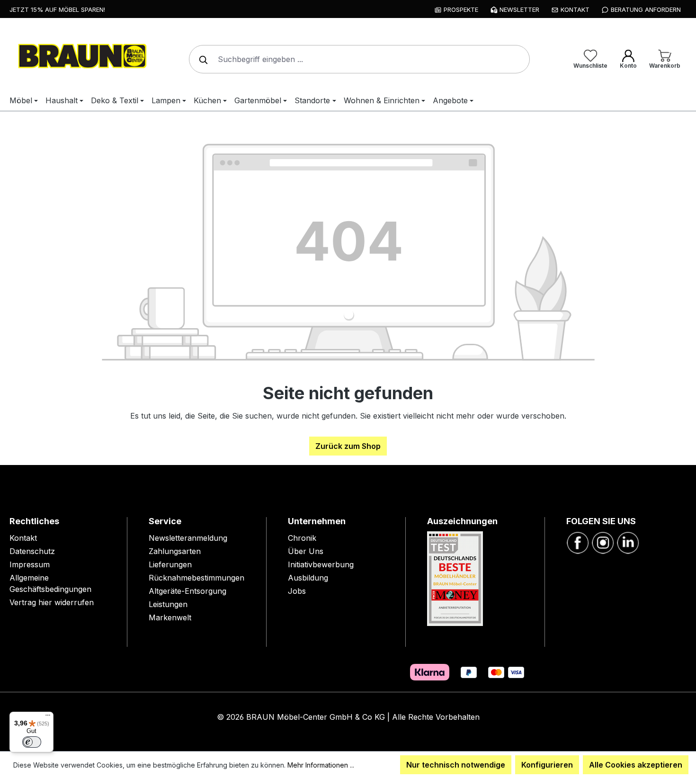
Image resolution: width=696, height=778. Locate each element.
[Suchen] (201, 59)
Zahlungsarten (175, 551)
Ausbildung (308, 577)
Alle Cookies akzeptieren (635, 764)
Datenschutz (32, 551)
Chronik (302, 538)
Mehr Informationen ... (320, 765)
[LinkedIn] (627, 541)
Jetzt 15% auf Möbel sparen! (57, 9)
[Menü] (48, 717)
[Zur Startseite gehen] (80, 57)
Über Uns (305, 551)
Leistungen (168, 604)
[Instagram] (602, 541)
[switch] (31, 742)
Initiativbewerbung (321, 564)
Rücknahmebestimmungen (196, 577)
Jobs (297, 591)
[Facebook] (577, 541)
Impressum (29, 564)
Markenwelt (170, 617)
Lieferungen (170, 564)
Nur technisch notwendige (455, 764)
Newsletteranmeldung (188, 538)
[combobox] (359, 59)
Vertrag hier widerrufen (51, 602)
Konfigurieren (547, 764)
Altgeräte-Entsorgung (187, 591)
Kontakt (23, 538)
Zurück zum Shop (348, 446)
